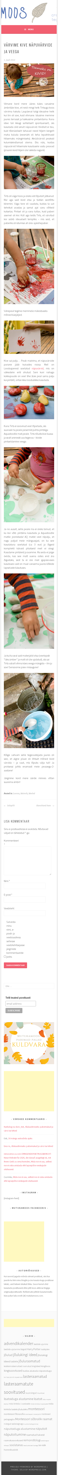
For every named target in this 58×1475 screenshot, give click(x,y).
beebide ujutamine (12, 1349)
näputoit (41, 1428)
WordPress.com (37, 1469)
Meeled (32, 793)
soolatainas (16, 1445)
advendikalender (18, 1343)
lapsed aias (19, 1377)
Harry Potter (33, 1349)
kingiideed (36, 1366)
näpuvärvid (38, 368)
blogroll (23, 1349)
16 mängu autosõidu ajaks (20, 1138)
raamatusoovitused (13, 1440)
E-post (8, 894)
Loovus (16, 793)
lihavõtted (40, 1393)
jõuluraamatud (29, 1361)
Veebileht (9, 908)
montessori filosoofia (14, 1413)
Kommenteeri (9, 842)
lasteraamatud (35, 1376)
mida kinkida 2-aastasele (39, 1404)
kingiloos (45, 1366)
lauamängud (31, 1393)
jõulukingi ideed (25, 1354)
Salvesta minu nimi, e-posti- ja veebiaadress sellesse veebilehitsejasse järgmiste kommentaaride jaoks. (11, 939)
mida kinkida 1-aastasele (19, 1403)
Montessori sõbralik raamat (33, 1419)
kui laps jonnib (9, 1377)
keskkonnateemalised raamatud (17, 1366)
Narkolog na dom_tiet (14, 1126)
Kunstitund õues (43, 805)
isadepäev (45, 1349)
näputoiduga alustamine (19, 1429)
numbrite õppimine (31, 1424)
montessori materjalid (33, 1414)
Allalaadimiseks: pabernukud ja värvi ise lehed (32, 1146)
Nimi (7, 881)
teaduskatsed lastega (30, 1445)
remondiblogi (31, 1440)
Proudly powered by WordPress (28, 1467)
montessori (36, 1409)
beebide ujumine (41, 1344)
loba (44, 1399)
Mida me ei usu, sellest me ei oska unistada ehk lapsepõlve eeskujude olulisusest (28, 1165)
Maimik (24, 793)
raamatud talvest (35, 1435)
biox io (7, 1146)
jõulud (8, 1355)
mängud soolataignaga (14, 1424)
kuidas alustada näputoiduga (37, 1370)
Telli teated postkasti (17, 997)
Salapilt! (11, 805)
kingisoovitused (13, 1370)
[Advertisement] (29, 1091)
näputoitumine (15, 1434)
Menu (31, 29)
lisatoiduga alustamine (18, 1399)
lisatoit (38, 1399)
